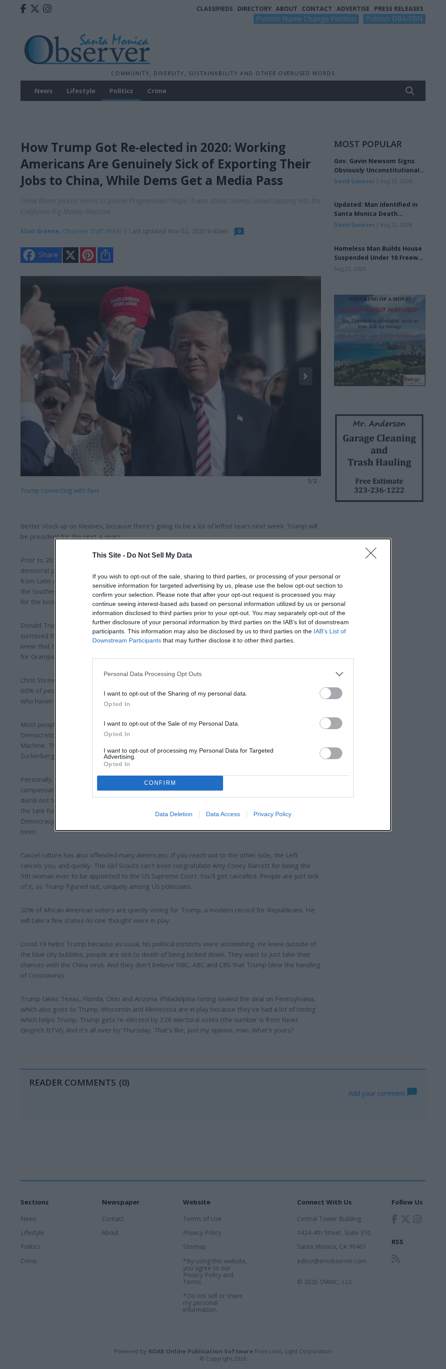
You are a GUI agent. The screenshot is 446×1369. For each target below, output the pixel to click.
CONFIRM (160, 783)
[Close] (373, 556)
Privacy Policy (272, 814)
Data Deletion (174, 814)
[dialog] (223, 685)
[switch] (331, 693)
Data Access (223, 814)
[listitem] (223, 674)
